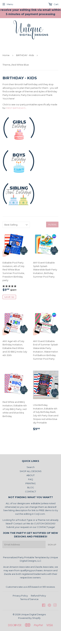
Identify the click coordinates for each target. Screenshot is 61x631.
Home (6, 55)
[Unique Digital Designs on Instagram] (55, 605)
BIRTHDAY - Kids (25, 55)
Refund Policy (38, 595)
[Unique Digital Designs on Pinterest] (49, 605)
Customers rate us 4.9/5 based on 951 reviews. (30, 586)
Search (31, 467)
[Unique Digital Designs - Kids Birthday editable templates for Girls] (19, 143)
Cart (55, 4)
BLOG (30, 487)
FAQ (30, 479)
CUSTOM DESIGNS (44, 523)
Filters (52, 224)
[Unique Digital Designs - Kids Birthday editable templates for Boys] (19, 176)
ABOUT (30, 475)
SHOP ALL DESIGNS (31, 471)
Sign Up (52, 544)
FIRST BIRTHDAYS (16, 108)
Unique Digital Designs (33, 614)
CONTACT (30, 491)
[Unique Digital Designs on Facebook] (43, 605)
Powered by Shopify (29, 618)
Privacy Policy (20, 595)
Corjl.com (39, 513)
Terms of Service (29, 599)
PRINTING (30, 483)
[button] (10, 286)
